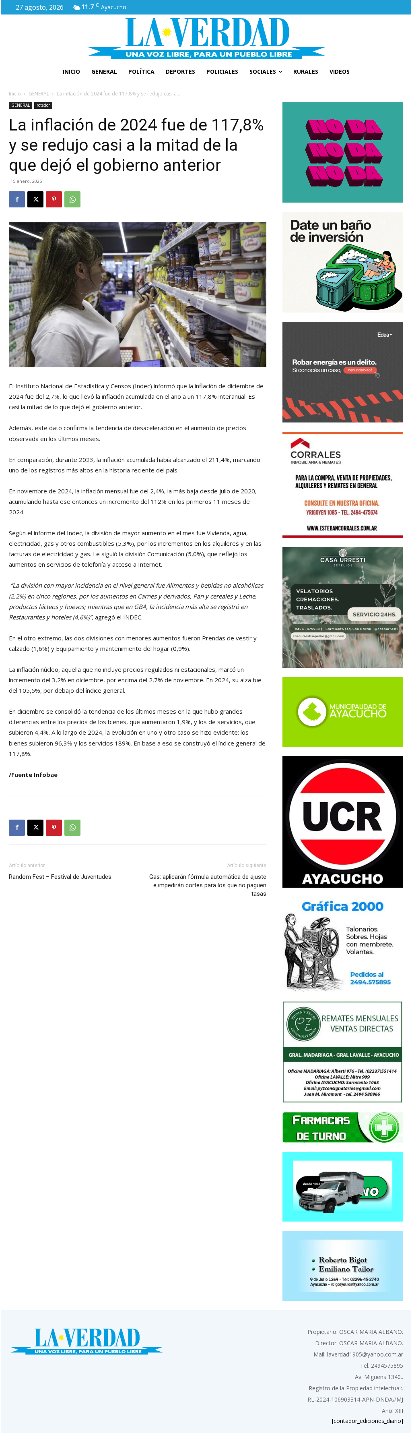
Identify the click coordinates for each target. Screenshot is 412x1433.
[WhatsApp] (72, 199)
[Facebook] (17, 199)
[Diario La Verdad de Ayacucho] (206, 38)
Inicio (15, 93)
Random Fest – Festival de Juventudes (60, 876)
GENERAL (39, 93)
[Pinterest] (54, 199)
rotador (43, 105)
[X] (35, 199)
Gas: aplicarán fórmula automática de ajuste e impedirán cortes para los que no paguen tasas (207, 885)
